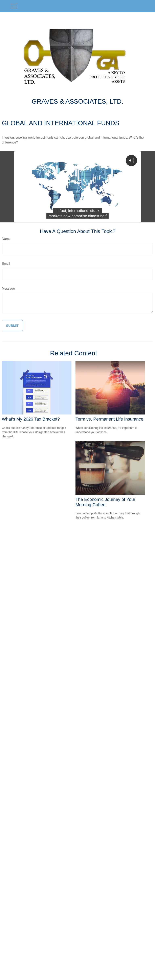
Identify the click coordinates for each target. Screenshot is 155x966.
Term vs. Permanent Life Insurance (109, 419)
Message (8, 288)
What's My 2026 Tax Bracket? (31, 419)
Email (6, 263)
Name (6, 238)
